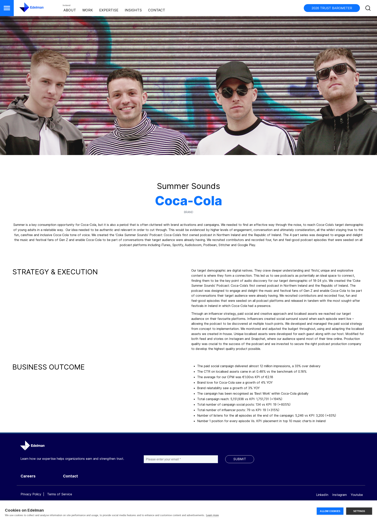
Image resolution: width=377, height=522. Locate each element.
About (69, 10)
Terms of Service (59, 494)
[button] (7, 8)
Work (87, 10)
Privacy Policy (31, 494)
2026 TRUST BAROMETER (332, 8)
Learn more (212, 515)
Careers (28, 476)
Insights (133, 10)
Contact (156, 10)
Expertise (108, 10)
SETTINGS (359, 511)
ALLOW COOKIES (330, 511)
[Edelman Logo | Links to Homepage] (25, 9)
